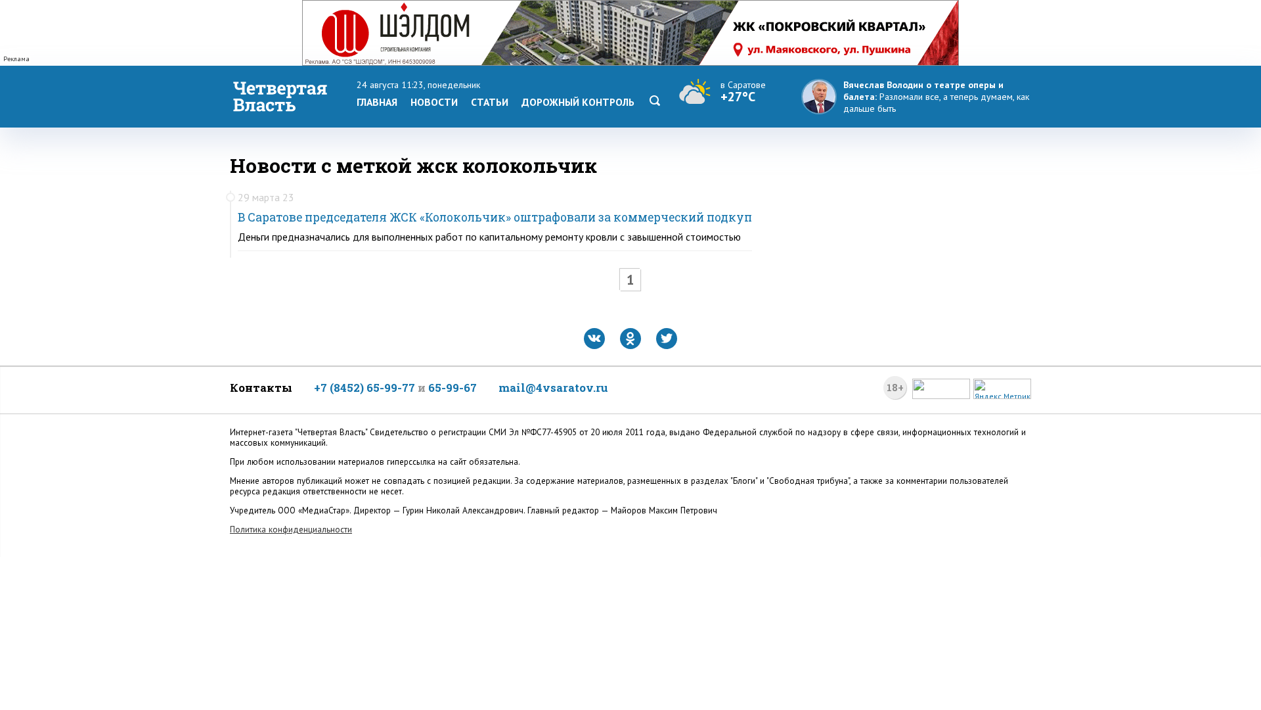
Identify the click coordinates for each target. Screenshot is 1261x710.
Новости (434, 101)
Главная (377, 101)
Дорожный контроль (577, 101)
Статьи (489, 101)
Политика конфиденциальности (291, 529)
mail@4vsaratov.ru (553, 387)
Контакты (261, 387)
